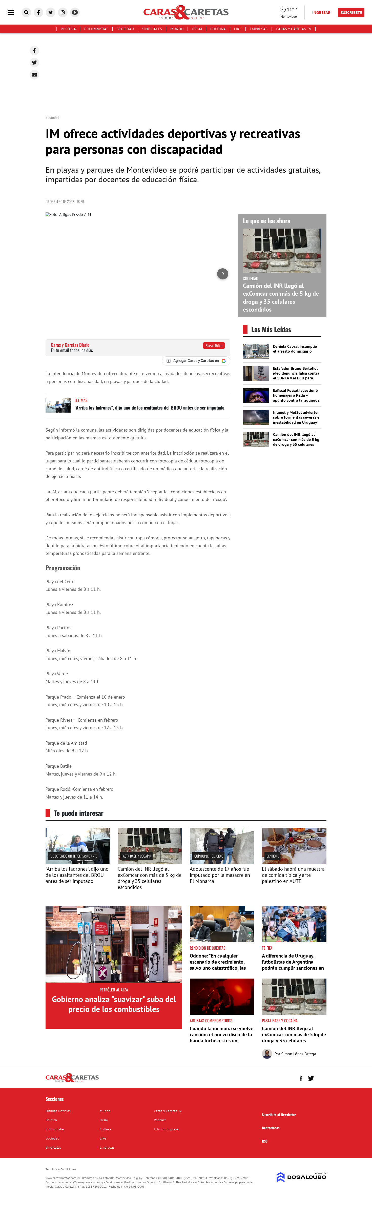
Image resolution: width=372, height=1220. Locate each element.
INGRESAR (321, 12)
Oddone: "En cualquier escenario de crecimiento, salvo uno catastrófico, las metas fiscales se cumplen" (218, 964)
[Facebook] (34, 50)
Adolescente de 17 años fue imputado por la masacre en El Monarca (220, 875)
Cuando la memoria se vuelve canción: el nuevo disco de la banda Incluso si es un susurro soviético (221, 1037)
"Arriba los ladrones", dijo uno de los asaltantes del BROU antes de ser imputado (149, 407)
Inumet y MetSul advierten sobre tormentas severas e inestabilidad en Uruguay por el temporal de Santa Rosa (296, 422)
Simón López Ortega (298, 1053)
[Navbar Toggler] (14, 12)
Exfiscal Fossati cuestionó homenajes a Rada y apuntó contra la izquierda (296, 395)
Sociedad (125, 29)
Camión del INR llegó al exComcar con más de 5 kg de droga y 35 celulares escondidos (281, 297)
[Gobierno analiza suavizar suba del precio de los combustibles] (114, 944)
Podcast (160, 1120)
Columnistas (96, 29)
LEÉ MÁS (81, 400)
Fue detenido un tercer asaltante (73, 856)
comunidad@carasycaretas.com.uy (81, 1182)
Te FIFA (267, 948)
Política (68, 29)
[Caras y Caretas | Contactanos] (321, 1077)
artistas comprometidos (211, 1021)
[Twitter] (34, 62)
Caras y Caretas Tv (293, 29)
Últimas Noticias (58, 1111)
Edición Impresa (166, 1129)
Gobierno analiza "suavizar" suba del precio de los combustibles (114, 1004)
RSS (264, 1141)
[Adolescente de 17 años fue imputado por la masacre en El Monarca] (222, 862)
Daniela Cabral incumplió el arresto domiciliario (295, 349)
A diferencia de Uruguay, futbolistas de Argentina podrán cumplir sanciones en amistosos (293, 964)
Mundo (176, 29)
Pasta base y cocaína (136, 856)
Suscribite (213, 345)
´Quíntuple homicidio (208, 856)
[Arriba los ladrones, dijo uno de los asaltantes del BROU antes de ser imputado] (58, 407)
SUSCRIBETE (351, 12)
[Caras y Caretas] (72, 1081)
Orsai (197, 29)
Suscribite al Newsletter (279, 1114)
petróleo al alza (114, 990)
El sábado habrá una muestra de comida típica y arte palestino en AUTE (293, 875)
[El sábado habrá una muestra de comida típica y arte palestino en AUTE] (294, 862)
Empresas (258, 29)
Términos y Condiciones (61, 1169)
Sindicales (152, 29)
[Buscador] (26, 12)
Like (237, 29)
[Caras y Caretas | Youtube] (75, 12)
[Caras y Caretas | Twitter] (50, 12)
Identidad (272, 856)
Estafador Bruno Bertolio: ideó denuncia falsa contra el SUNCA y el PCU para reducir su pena (296, 375)
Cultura (218, 29)
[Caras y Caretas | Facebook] (38, 12)
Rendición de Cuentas (207, 948)
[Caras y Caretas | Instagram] (63, 12)
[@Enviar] (34, 74)
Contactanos (271, 1127)
